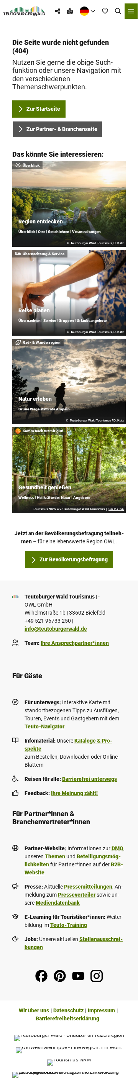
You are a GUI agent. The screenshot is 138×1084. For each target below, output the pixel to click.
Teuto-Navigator (44, 726)
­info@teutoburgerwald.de (56, 629)
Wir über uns (34, 1010)
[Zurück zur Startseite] (24, 11)
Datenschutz (68, 1010)
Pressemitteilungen (88, 887)
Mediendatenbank (58, 903)
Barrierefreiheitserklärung (67, 1018)
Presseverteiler (76, 895)
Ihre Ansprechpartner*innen (75, 643)
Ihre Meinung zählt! (74, 793)
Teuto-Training (68, 925)
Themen (55, 856)
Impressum (101, 1010)
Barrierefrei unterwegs (89, 779)
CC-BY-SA (116, 509)
